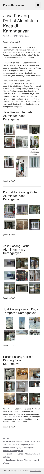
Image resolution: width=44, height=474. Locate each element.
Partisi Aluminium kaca (12, 417)
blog (7, 438)
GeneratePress (35, 471)
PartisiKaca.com (13, 5)
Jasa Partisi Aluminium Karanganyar (20, 441)
